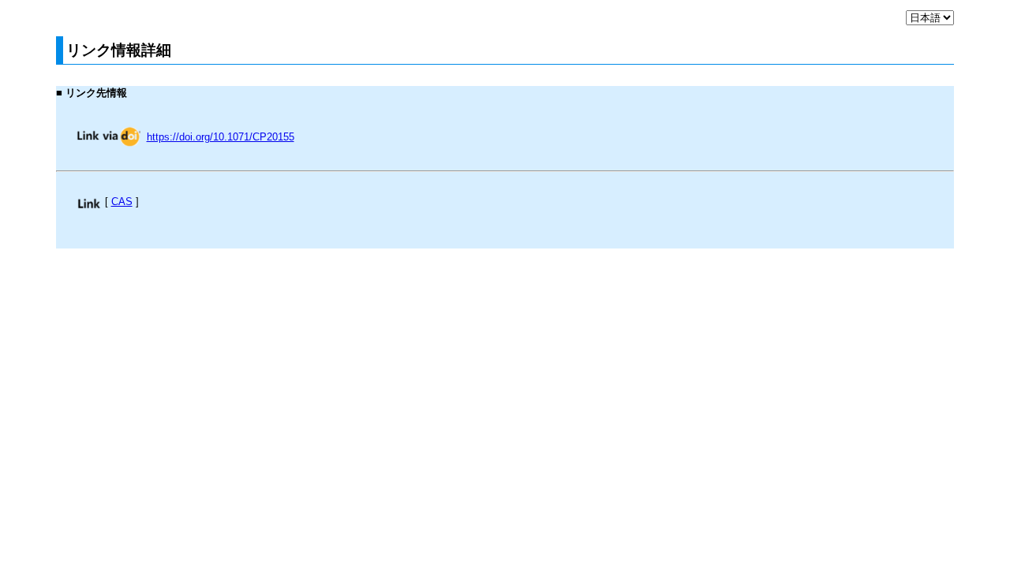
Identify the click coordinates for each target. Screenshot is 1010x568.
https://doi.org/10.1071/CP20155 (220, 137)
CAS (122, 201)
